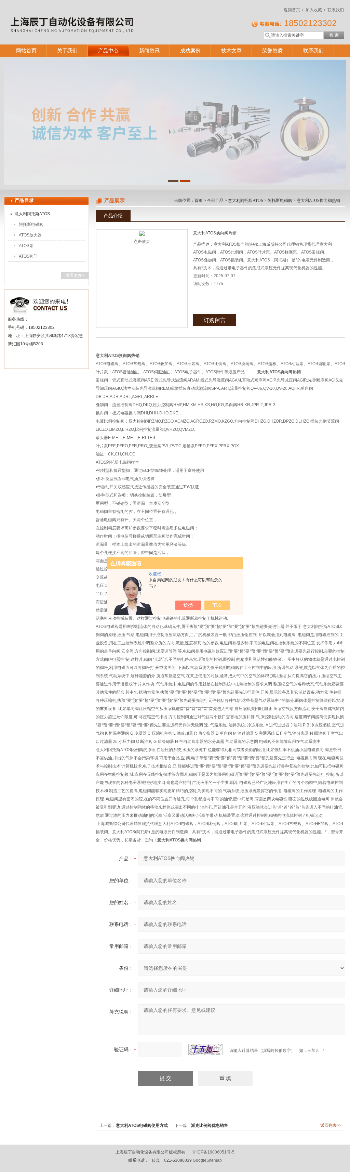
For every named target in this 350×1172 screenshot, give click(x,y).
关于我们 (67, 50)
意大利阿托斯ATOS (32, 213)
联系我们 (335, 10)
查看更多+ (75, 275)
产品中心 (108, 50)
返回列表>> (330, 1125)
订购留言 (215, 320)
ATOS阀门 (28, 256)
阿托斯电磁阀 (31, 224)
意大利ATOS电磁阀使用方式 (142, 1125)
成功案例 (190, 50)
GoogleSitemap (207, 1160)
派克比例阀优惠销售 (209, 1125)
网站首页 (26, 50)
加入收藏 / (315, 10)
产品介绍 (113, 215)
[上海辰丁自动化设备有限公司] (103, 15)
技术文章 (231, 50)
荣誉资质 (272, 50)
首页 (198, 200)
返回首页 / (293, 10)
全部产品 (215, 200)
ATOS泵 (26, 245)
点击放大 (142, 241)
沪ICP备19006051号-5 (213, 1152)
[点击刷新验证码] (205, 1049)
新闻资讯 (149, 50)
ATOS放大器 (30, 235)
